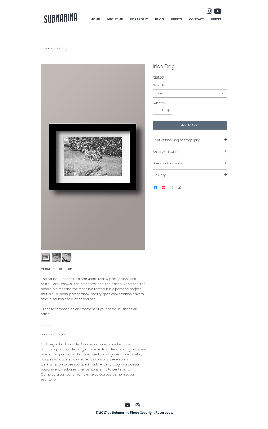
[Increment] (168, 110)
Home (45, 48)
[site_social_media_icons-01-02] (217, 11)
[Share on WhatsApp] (171, 187)
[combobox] (190, 94)
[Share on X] (179, 187)
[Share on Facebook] (155, 187)
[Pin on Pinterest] (163, 187)
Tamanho (160, 85)
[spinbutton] (162, 110)
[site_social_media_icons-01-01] (209, 11)
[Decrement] (156, 110)
